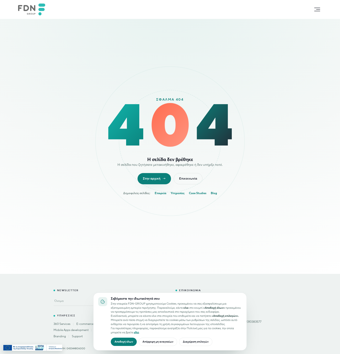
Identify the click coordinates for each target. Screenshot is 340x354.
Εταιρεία (160, 193)
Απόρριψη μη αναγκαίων (157, 342)
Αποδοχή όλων (124, 342)
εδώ (136, 332)
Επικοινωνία (188, 179)
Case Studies (197, 193)
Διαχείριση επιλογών (196, 342)
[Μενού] (317, 9)
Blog (214, 193)
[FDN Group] (33, 9)
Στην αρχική (154, 179)
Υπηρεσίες (178, 193)
